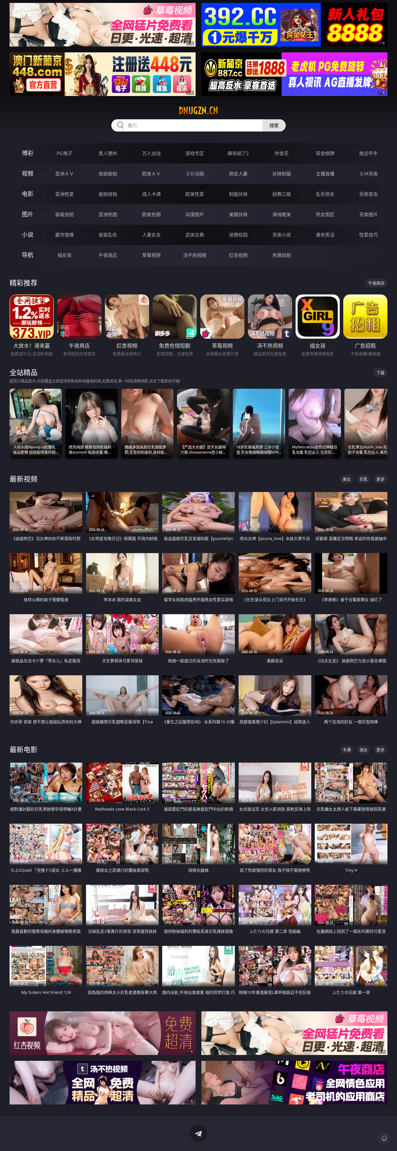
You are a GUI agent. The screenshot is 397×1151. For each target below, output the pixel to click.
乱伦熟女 (325, 194)
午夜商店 (108, 255)
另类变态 (368, 194)
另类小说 (281, 235)
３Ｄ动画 (194, 173)
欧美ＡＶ (151, 173)
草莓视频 (151, 255)
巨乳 (364, 479)
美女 (347, 479)
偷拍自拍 (108, 194)
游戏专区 (194, 153)
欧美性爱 (194, 194)
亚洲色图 (108, 214)
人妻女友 (151, 235)
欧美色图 (151, 214)
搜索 (274, 125)
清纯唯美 (281, 214)
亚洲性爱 (64, 194)
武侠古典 (194, 235)
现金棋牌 (325, 153)
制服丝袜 (238, 194)
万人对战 (151, 153)
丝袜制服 (281, 173)
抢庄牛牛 (368, 153)
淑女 (364, 749)
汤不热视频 (194, 255)
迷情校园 (238, 235)
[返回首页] (384, 1138)
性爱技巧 (368, 235)
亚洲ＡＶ (64, 173)
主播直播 (325, 173)
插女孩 (64, 255)
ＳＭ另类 (368, 173)
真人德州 (108, 153)
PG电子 (64, 153)
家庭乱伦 (108, 235)
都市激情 (64, 235)
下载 (380, 372)
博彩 (27, 153)
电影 (27, 194)
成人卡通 (151, 194)
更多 (380, 479)
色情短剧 (281, 255)
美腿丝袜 (238, 214)
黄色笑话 (325, 235)
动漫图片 (194, 214)
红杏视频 (238, 255)
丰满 (347, 749)
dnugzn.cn (198, 110)
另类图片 (368, 214)
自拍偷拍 (108, 173)
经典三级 (281, 194)
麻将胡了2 (238, 153)
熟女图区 (325, 214)
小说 (27, 235)
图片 (27, 214)
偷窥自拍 (64, 214)
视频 (27, 173)
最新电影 (23, 749)
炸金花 (282, 153)
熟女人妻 (238, 173)
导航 (27, 255)
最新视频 (23, 479)
